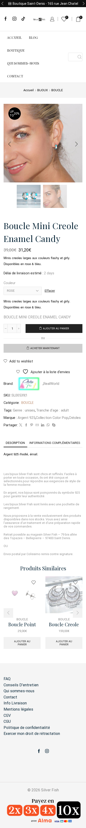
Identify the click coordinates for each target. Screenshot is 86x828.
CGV (7, 715)
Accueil (14, 37)
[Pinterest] (31, 425)
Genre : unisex (24, 410)
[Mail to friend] (37, 425)
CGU (7, 721)
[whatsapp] (48, 425)
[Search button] (79, 57)
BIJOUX (42, 90)
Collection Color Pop (52, 418)
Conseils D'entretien (21, 685)
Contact (15, 76)
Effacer (50, 290)
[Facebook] (6, 19)
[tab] (15, 442)
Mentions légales (18, 709)
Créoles (75, 418)
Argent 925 (26, 418)
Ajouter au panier (56, 328)
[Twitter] (20, 425)
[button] (2, 3)
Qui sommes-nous (23, 63)
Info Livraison (15, 703)
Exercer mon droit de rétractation (32, 733)
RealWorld (51, 383)
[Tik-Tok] (23, 19)
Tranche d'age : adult (52, 410)
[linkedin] (42, 425)
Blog (33, 37)
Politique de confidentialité (27, 727)
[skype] (53, 425)
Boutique (16, 50)
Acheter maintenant (45, 348)
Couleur (10, 283)
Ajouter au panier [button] (22, 643)
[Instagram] (14, 19)
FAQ (7, 679)
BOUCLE (57, 90)
